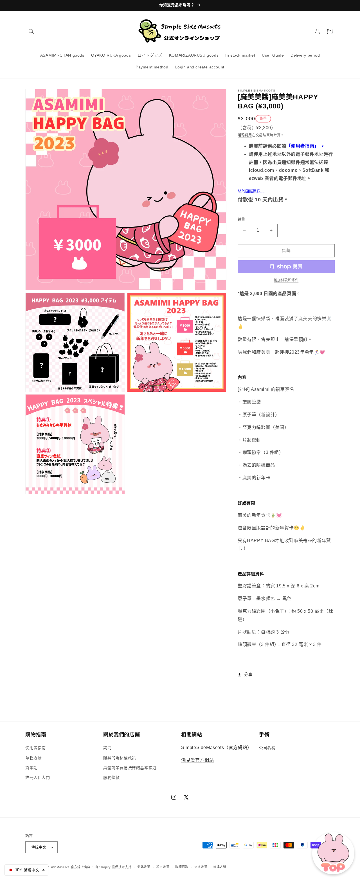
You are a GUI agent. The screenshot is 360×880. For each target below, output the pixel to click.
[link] (286, 280)
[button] (31, 31)
